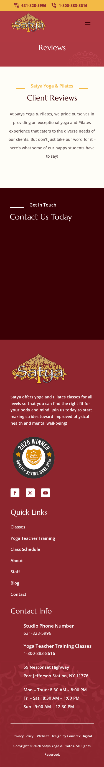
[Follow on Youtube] (45, 492)
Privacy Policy (22, 736)
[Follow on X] (30, 492)
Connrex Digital (79, 736)
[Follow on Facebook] (15, 492)
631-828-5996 (33, 5)
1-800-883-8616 (73, 5)
